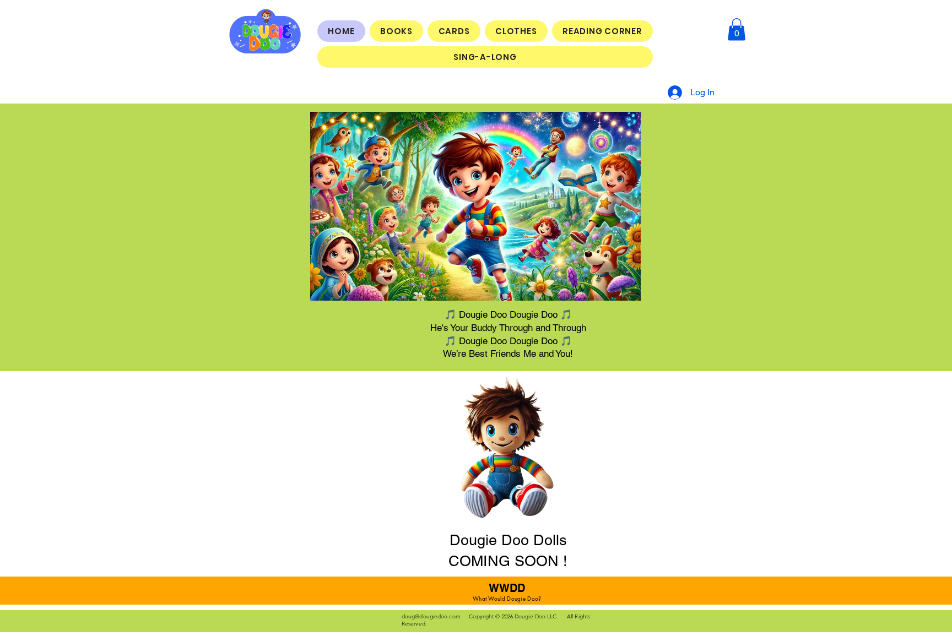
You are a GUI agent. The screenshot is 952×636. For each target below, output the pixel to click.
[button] (736, 29)
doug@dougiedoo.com (431, 616)
